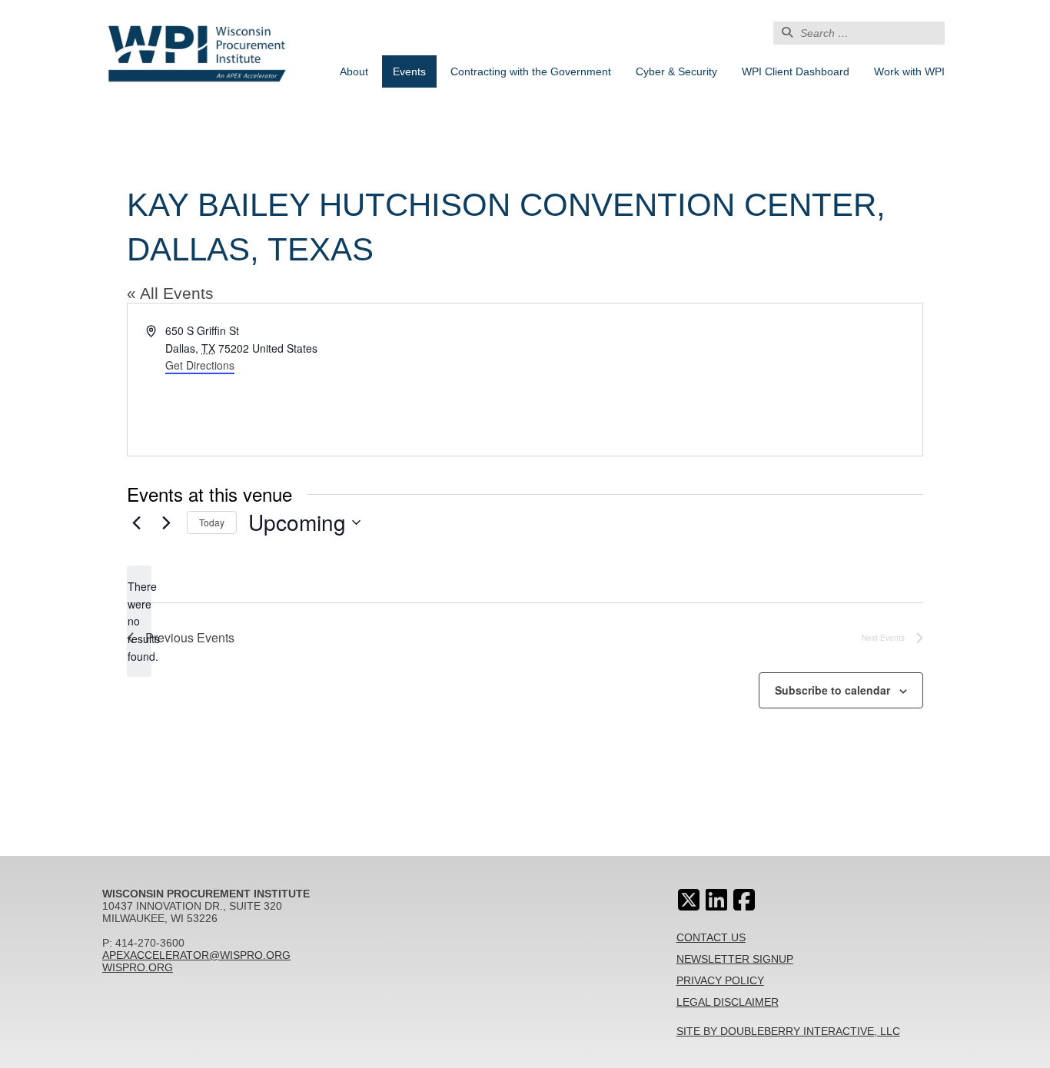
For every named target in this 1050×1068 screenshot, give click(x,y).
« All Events (170, 293)
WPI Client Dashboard (795, 71)
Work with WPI (909, 71)
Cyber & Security (676, 71)
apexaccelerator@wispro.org (196, 955)
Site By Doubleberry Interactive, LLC (788, 1031)
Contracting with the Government (530, 71)
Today (211, 522)
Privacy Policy (720, 980)
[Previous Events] (136, 522)
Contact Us (711, 937)
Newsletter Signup (734, 959)
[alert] (139, 621)
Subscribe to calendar (832, 690)
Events (409, 71)
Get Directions (199, 365)
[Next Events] (166, 522)
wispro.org (137, 967)
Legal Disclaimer (727, 1002)
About (354, 71)
